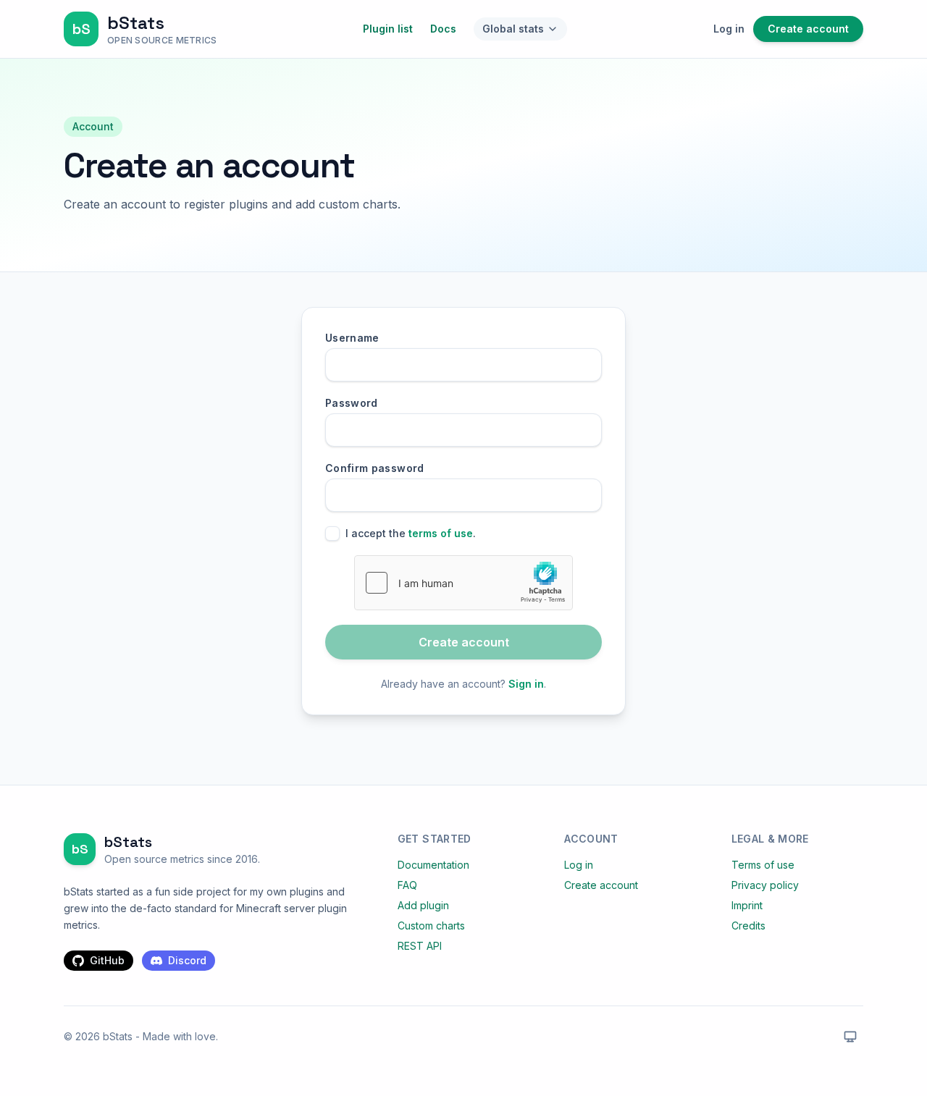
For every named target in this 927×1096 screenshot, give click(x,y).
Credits (748, 925)
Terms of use (762, 865)
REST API (420, 946)
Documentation (433, 865)
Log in (728, 28)
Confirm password (374, 468)
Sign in (526, 684)
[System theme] (850, 1037)
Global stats (513, 28)
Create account (808, 28)
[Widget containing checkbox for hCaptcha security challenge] (463, 582)
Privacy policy (765, 885)
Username (352, 338)
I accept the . (410, 533)
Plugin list (388, 28)
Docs (443, 28)
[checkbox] (332, 533)
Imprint (747, 905)
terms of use (440, 533)
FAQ (407, 885)
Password (351, 403)
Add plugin (423, 905)
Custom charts (431, 925)
